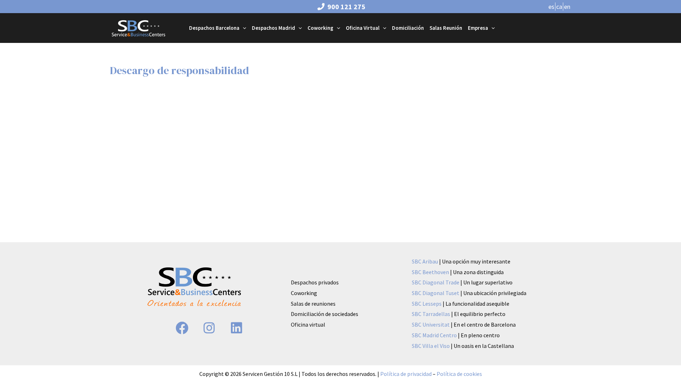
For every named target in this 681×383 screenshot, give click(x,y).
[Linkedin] (236, 328)
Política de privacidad (406, 373)
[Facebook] (182, 328)
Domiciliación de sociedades (324, 313)
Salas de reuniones (313, 303)
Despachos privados (315, 282)
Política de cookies (459, 373)
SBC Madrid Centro (435, 335)
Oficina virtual (308, 324)
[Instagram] (209, 328)
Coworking (304, 292)
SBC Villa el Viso (431, 345)
